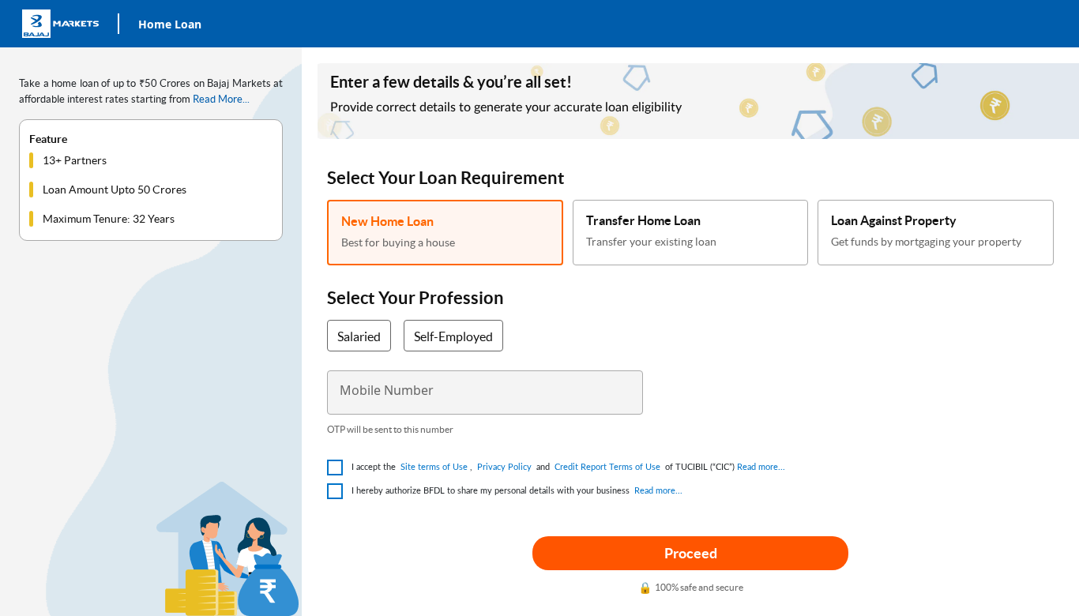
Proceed (690, 553)
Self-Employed (453, 336)
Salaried (359, 336)
